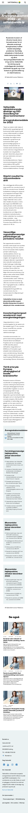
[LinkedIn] (11, 83)
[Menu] (3, 2)
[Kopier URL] (20, 83)
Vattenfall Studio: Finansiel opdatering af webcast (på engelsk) (13, 435)
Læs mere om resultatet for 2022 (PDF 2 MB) (15, 438)
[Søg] (25, 2)
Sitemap (21, 803)
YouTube (8, 764)
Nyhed (8, 11)
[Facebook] (8, 83)
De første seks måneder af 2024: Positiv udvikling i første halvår (14, 640)
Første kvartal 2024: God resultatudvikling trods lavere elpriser (13, 674)
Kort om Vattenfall (7, 790)
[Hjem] (14, 2)
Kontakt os (8, 755)
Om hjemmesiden (7, 795)
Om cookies (14, 803)
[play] (14, 93)
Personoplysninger (8, 799)
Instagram (12, 764)
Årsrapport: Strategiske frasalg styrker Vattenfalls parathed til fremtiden (13, 710)
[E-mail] (17, 83)
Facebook (16, 764)
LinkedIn (4, 764)
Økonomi (16, 11)
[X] (14, 83)
